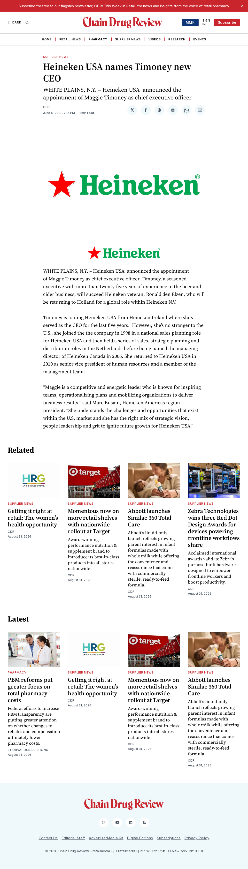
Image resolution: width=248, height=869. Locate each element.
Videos (154, 39)
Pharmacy (97, 39)
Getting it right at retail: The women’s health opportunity (33, 517)
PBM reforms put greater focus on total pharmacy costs (30, 690)
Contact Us (48, 838)
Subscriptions (169, 838)
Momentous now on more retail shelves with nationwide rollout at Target (93, 521)
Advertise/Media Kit (106, 838)
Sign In (206, 22)
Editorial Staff (73, 838)
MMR (190, 22)
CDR (46, 107)
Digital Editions (140, 838)
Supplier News (128, 39)
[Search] (27, 22)
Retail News (70, 39)
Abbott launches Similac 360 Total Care (149, 517)
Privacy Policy (197, 838)
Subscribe (227, 22)
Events (199, 39)
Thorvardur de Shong (28, 750)
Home (47, 39)
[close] (242, 6)
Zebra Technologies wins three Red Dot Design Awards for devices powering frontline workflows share (214, 528)
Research (177, 39)
